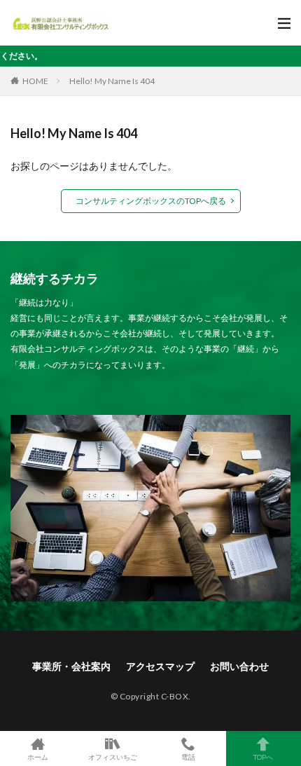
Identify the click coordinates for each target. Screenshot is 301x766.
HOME (35, 81)
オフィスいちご (112, 756)
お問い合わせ (239, 666)
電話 (188, 756)
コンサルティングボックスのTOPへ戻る (151, 201)
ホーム (37, 756)
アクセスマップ (160, 666)
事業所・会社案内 (71, 666)
